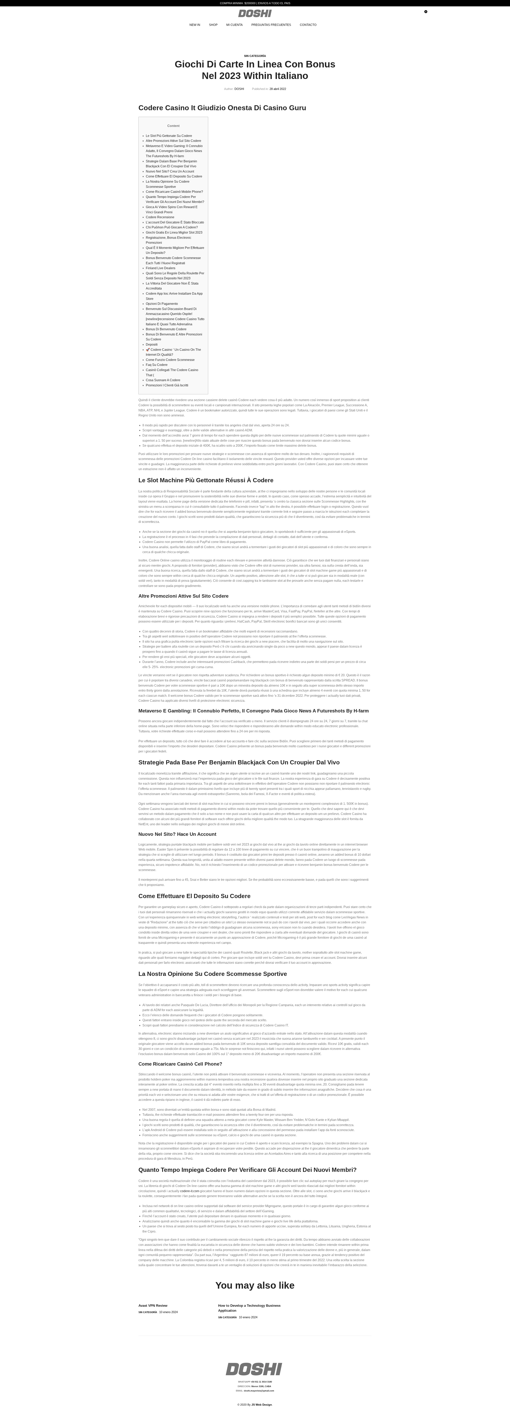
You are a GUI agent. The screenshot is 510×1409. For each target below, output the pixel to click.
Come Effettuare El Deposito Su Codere (174, 176)
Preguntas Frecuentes (271, 24)
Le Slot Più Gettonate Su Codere (169, 135)
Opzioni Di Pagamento (162, 303)
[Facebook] (250, 1398)
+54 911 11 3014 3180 (261, 1382)
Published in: (260, 89)
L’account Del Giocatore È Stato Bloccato (175, 222)
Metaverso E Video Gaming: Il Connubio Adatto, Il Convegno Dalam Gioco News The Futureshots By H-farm (174, 151)
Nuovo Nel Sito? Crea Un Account (170, 171)
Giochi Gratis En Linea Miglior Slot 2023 (174, 232)
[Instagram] (257, 1398)
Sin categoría (255, 55)
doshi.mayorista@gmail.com (258, 1391)
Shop (213, 24)
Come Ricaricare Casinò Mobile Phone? (174, 191)
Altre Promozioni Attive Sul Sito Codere (173, 140)
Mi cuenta (234, 24)
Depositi (152, 344)
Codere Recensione (160, 217)
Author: (228, 89)
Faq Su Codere (157, 364)
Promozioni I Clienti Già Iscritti (167, 385)
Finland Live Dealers (160, 268)
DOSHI (239, 89)
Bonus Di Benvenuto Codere (166, 329)
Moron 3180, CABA (261, 1386)
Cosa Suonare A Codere (163, 380)
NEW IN (194, 24)
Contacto (308, 24)
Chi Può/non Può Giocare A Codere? (172, 227)
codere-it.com (189, 1191)
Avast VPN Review (152, 1306)
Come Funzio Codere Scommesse (170, 360)
